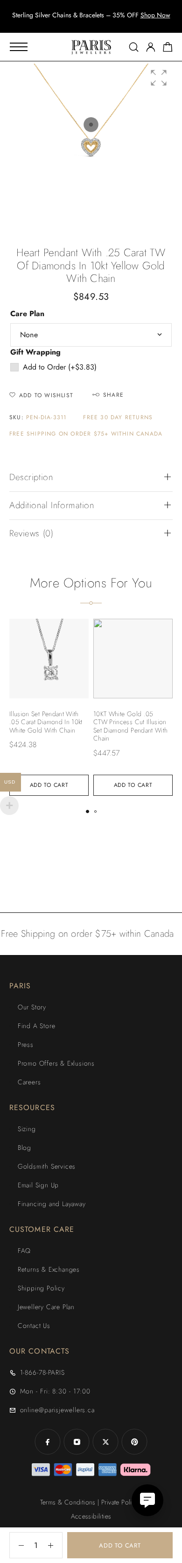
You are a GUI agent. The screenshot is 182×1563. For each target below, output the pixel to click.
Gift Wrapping (35, 352)
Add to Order (60, 367)
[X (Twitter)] (105, 1441)
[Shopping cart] (168, 49)
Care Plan (27, 313)
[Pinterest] (134, 1441)
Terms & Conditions (68, 1502)
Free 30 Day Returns (118, 418)
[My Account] (150, 47)
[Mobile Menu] (18, 47)
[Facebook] (47, 1441)
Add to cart (120, 1545)
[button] (82, 23)
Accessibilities (91, 1516)
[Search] (134, 47)
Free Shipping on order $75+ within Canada (85, 434)
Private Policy (120, 1502)
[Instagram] (76, 1441)
